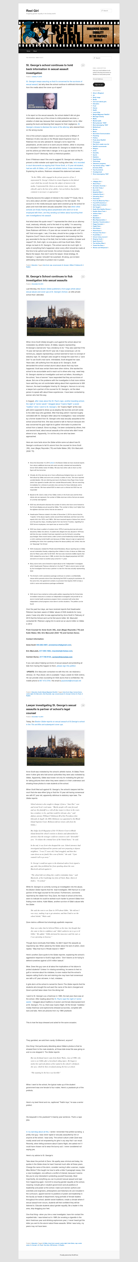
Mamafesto (96, 218)
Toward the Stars (98, 245)
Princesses (96, 142)
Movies (95, 129)
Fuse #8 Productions (99, 203)
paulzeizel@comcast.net (71, 680)
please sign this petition (66, 665)
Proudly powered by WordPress (69, 1255)
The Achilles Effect (99, 243)
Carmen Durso (77, 692)
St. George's (65, 265)
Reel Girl (32, 10)
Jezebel (95, 216)
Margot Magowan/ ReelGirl (49, 692)
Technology (96, 161)
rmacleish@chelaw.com (62, 651)
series (95, 151)
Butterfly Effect (97, 192)
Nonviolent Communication (101, 133)
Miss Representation (99, 220)
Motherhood (96, 127)
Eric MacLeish (38, 694)
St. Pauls (78, 694)
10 (83, 705)
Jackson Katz (97, 213)
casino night (29, 694)
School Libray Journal (100, 237)
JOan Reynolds (47, 694)
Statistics (96, 157)
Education (34, 265)
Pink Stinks (96, 228)
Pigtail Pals (96, 226)
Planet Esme (97, 230)
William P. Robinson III (76, 265)
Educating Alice (98, 196)
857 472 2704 (45, 680)
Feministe (96, 198)
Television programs (99, 163)
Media (95, 119)
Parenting (96, 136)
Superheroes (97, 159)
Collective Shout (98, 194)
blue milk (96, 190)
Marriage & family (98, 116)
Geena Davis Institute (99, 205)
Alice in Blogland (98, 93)
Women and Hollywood (100, 248)
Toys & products (98, 170)
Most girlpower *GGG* (100, 123)
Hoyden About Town (99, 211)
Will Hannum (53, 1245)
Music (95, 131)
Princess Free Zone (99, 233)
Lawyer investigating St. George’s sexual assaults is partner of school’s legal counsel (51, 709)
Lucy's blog (96, 112)
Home (28, 51)
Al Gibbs (45, 1243)
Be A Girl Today (98, 188)
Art (94, 95)
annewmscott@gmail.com (60, 645)
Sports (95, 155)
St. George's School (69, 694)
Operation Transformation (101, 222)
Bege (71, 692)
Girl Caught (96, 207)
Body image (96, 97)
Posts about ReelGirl (99, 140)
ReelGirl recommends (99, 146)
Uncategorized (97, 172)
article (52, 463)
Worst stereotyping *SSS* (101, 174)
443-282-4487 (42, 645)
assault (57, 1243)
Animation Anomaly (99, 186)
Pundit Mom (97, 235)
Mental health (97, 121)
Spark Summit (97, 241)
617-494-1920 (45, 651)
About (35, 51)
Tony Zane (47, 1245)
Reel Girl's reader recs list (101, 144)
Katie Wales (71, 1243)
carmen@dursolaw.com (62, 657)
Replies (61, 1245)
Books (95, 99)
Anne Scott (46, 265)
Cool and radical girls (99, 102)
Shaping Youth (97, 239)
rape (51, 265)
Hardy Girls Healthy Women (101, 209)
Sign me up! (99, 84)
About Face (96, 184)
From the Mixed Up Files (100, 201)
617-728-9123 (45, 657)
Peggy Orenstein (98, 224)
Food (94, 106)
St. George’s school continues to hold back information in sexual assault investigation (49, 69)
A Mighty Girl (97, 181)
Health (40, 692)
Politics (95, 138)
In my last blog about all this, (37, 1131)
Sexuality (96, 153)
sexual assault (57, 265)
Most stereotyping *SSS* (100, 125)
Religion (95, 148)
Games (95, 108)
